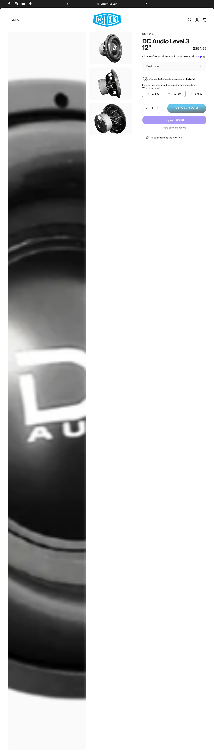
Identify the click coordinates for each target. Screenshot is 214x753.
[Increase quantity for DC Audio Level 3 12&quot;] (158, 108)
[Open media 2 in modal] (110, 48)
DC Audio (148, 33)
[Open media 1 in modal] (47, 391)
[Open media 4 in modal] (110, 119)
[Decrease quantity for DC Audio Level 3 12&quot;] (146, 108)
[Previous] (67, 4)
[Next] (145, 4)
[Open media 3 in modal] (110, 83)
